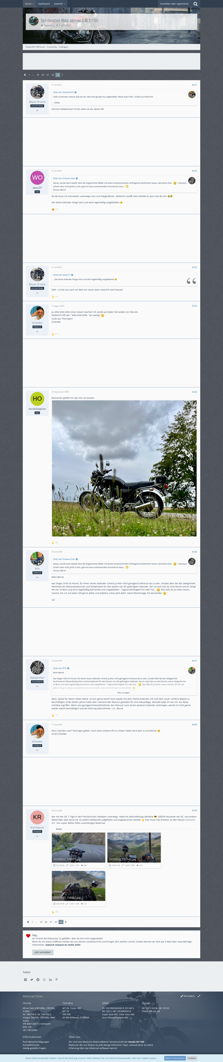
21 (48, 74)
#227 (194, 660)
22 (53, 74)
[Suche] (195, 4)
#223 (194, 267)
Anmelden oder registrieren (174, 3)
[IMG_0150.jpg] (124, 468)
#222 (194, 170)
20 (43, 74)
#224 (194, 305)
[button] (25, 979)
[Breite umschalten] (199, 996)
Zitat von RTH (60, 668)
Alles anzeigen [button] (123, 692)
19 (38, 74)
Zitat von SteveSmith (63, 92)
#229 (194, 810)
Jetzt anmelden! (43, 952)
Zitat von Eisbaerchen (64, 178)
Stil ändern (189, 996)
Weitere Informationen (175, 1058)
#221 (194, 84)
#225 (194, 391)
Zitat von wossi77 (62, 274)
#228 (194, 724)
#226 (194, 551)
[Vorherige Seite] (25, 75)
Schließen (192, 1058)
